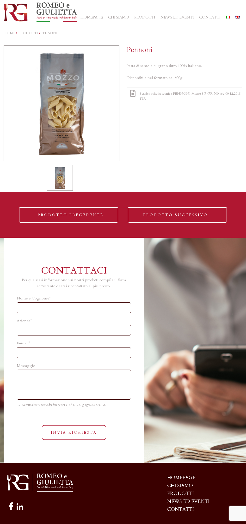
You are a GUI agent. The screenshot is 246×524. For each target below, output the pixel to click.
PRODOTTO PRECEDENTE (70, 217)
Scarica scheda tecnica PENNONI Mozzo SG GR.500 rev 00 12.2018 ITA (190, 96)
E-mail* (23, 343)
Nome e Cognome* (34, 298)
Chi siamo (180, 485)
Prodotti (28, 33)
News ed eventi (188, 501)
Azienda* (24, 320)
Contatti (180, 509)
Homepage (181, 477)
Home (9, 33)
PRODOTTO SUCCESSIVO (175, 217)
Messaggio (26, 365)
